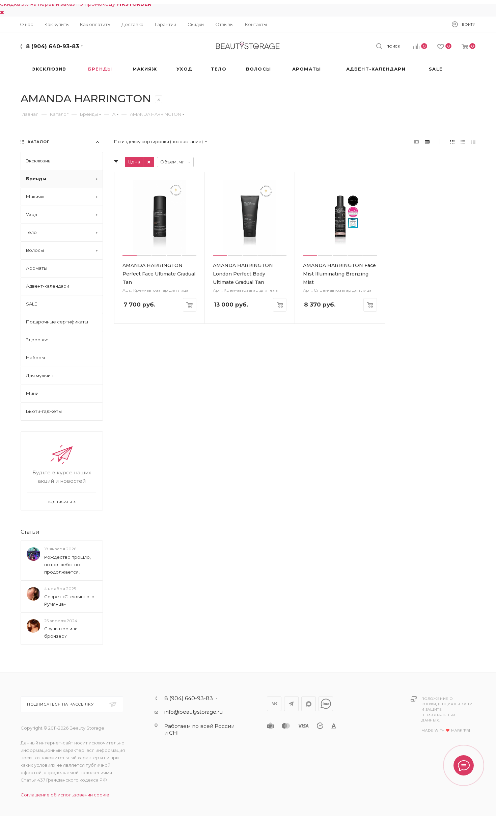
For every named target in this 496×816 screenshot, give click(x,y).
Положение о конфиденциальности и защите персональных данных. (446, 709)
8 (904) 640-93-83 (52, 46)
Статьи (30, 532)
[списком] (462, 141)
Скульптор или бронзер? (61, 632)
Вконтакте (274, 703)
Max (308, 703)
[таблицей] (473, 141)
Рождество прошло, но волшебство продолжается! (67, 564)
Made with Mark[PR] (445, 730)
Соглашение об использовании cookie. (65, 794)
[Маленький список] (416, 141)
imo (326, 703)
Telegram (291, 703)
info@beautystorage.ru (193, 712)
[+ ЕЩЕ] (463, 69)
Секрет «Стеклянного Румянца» (69, 600)
